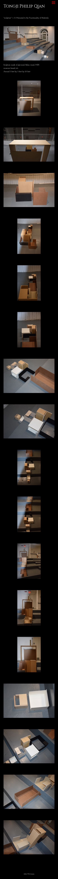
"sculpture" (8, 18)
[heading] (24, 7)
